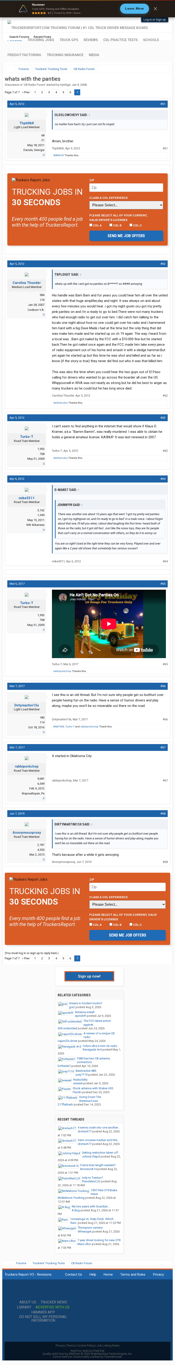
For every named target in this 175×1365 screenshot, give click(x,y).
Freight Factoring (24, 55)
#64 (162, 478)
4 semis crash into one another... (99, 1127)
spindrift (80, 1015)
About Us (27, 1302)
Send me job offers (126, 235)
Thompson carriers (90, 1227)
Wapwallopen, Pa (33, 793)
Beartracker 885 (86, 1070)
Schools (151, 40)
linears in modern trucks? (85, 1003)
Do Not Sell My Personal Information (43, 1318)
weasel (77, 1083)
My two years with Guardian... (91, 1206)
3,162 (40, 510)
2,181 (40, 844)
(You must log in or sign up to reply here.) (32, 953)
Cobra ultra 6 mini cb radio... (101, 1046)
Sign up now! (89, 976)
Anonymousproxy (27, 832)
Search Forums (19, 37)
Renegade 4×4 (92, 1049)
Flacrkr (77, 1092)
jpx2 (72, 1007)
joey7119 (82, 1074)
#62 (162, 263)
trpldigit (65, 84)
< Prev (26, 92)
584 (42, 295)
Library (24, 1307)
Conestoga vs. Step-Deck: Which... (93, 1219)
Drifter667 (64, 1066)
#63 (162, 417)
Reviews (91, 40)
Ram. (73, 1223)
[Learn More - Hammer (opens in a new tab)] (87, 8)
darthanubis (60, 402)
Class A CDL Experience (108, 198)
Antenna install (84, 1012)
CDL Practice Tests (120, 40)
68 (42, 135)
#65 (162, 583)
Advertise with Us (52, 1307)
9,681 (40, 778)
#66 (162, 686)
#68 (162, 813)
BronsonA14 (88, 1169)
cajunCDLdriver (67, 1041)
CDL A (97, 225)
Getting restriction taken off (100, 1152)
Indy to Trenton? (92, 1177)
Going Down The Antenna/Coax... (90, 1099)
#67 (162, 747)
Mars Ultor (84, 1244)
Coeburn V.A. (36, 309)
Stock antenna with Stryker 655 (93, 1088)
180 (42, 717)
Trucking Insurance (65, 55)
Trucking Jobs (40, 40)
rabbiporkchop (62, 671)
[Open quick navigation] (163, 69)
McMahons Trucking (71, 1197)
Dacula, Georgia (33, 150)
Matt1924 (58, 726)
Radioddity (80, 1079)
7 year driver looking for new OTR (99, 1240)
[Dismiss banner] (155, 9)
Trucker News (54, 1302)
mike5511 (27, 498)
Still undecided (67, 1028)
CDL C (137, 225)
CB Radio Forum (34, 84)
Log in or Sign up (155, 19)
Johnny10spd (91, 1156)
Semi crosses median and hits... (98, 1140)
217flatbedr (65, 1104)
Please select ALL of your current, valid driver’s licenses (118, 217)
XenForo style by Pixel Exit (87, 1350)
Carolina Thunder (27, 283)
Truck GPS (68, 40)
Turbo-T (26, 437)
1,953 (40, 449)
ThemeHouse (113, 1356)
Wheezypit (85, 1231)
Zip (91, 180)
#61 (162, 104)
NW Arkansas (35, 525)
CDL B (117, 225)
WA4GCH (58, 155)
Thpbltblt (26, 123)
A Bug (76, 1210)
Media (94, 55)
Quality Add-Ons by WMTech (88, 1353)
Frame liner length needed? (98, 1165)
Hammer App (43, 1312)
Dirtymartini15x (26, 705)
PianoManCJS (91, 1181)
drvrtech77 (85, 1131)
